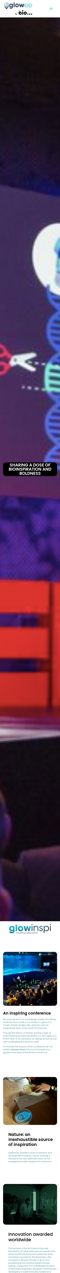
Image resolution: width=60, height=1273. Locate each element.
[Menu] (51, 9)
